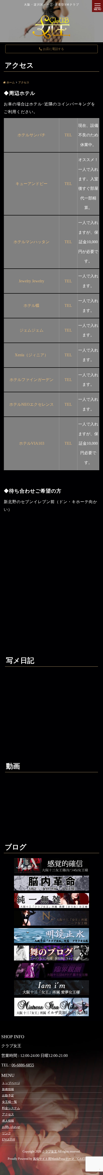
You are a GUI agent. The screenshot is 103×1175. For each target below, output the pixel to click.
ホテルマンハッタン (32, 242)
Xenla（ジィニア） (31, 355)
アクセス (8, 1114)
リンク (6, 1133)
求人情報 (8, 1120)
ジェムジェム (32, 330)
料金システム (11, 1108)
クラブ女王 (49, 1151)
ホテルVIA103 (31, 443)
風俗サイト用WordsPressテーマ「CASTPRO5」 (64, 1159)
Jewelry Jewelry (31, 281)
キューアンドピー (32, 184)
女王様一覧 (9, 1102)
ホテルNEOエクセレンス (31, 404)
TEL (68, 135)
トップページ (11, 1083)
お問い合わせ (11, 1127)
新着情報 (8, 1089)
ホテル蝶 (32, 305)
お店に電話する (53, 49)
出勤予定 (8, 1095)
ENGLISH (8, 1139)
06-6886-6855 (23, 1065)
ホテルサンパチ (32, 135)
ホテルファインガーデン (32, 380)
